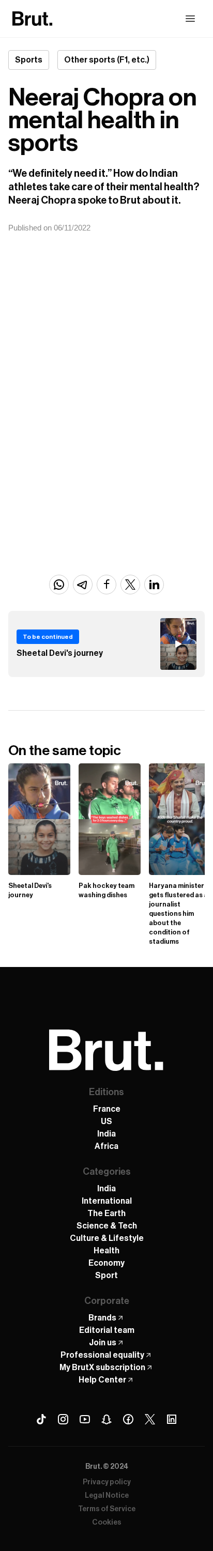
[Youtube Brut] (84, 1419)
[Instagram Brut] (63, 1419)
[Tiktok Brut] (41, 1419)
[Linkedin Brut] (171, 1419)
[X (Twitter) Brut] (150, 1419)
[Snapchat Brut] (106, 1419)
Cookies (106, 1522)
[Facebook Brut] (128, 1419)
